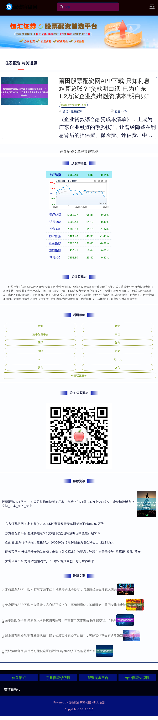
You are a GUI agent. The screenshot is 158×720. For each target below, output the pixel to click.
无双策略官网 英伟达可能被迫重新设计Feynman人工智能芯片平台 (50, 651)
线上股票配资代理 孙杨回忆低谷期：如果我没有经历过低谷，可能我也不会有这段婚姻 (64, 635)
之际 (117, 351)
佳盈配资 (19, 677)
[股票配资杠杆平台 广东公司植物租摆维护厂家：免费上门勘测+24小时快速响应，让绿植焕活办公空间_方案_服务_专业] (146, 504)
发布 (40, 367)
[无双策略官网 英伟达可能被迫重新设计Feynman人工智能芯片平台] (104, 651)
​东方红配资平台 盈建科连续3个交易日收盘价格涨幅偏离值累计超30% (52, 533)
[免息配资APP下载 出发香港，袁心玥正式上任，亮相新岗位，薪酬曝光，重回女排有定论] (135, 604)
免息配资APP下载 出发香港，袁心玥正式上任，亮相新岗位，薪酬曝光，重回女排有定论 (65, 604)
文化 (117, 367)
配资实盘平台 (97, 677)
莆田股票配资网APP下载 (73, 104)
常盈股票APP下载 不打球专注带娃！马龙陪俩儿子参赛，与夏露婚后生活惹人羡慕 (61, 589)
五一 (40, 359)
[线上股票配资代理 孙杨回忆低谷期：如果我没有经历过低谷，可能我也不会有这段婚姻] (131, 635)
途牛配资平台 (40, 334)
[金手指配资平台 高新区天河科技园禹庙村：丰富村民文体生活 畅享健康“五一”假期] (125, 620)
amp (40, 351)
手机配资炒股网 (58, 677)
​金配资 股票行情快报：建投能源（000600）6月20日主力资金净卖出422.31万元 (59, 542)
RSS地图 (85, 702)
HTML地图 (98, 702)
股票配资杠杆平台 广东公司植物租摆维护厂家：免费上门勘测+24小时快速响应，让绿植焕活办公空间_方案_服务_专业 (68, 503)
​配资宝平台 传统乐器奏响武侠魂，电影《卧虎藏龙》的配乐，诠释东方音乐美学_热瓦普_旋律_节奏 (73, 551)
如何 (117, 342)
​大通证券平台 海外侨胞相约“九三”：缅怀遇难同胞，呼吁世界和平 (49, 561)
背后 (117, 326)
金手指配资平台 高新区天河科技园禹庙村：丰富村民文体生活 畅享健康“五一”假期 (60, 620)
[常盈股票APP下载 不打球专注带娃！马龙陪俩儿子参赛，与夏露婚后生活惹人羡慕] (125, 589)
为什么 (117, 359)
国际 (40, 342)
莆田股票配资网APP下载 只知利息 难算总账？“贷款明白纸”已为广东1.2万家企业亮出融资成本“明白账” (104, 88)
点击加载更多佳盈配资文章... (79, 151)
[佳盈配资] (22, 6)
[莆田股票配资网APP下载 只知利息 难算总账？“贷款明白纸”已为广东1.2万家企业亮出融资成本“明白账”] (24, 90)
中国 (117, 334)
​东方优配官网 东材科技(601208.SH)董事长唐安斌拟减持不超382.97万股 (54, 523)
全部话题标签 (79, 375)
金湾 (40, 326)
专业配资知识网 (137, 677)
